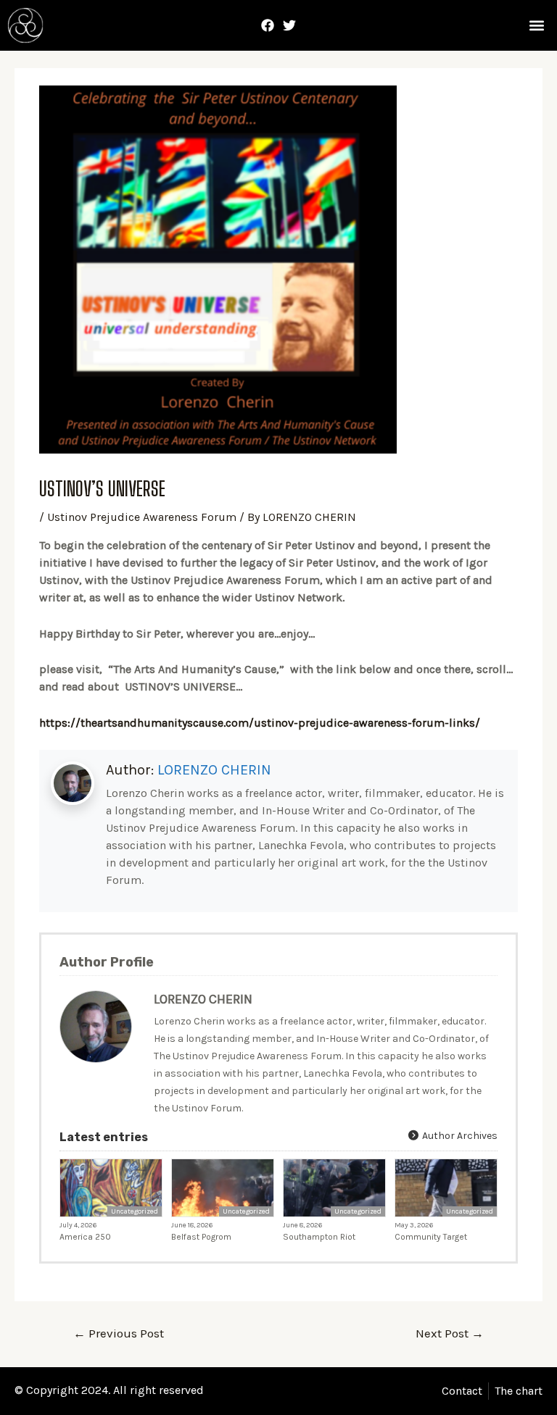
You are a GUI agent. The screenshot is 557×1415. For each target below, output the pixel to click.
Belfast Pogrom (201, 1237)
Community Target (431, 1237)
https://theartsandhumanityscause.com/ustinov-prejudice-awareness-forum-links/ (259, 723)
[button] (536, 26)
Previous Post (118, 1333)
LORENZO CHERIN (214, 769)
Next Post (450, 1333)
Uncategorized (134, 1211)
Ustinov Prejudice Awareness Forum (141, 517)
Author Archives (459, 1136)
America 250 (85, 1237)
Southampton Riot (319, 1237)
